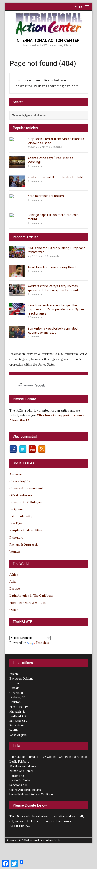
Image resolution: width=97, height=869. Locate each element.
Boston (14, 683)
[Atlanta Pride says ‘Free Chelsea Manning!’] (17, 165)
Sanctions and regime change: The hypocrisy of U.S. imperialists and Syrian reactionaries (56, 309)
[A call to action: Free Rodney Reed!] (17, 274)
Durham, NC (17, 697)
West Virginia (18, 735)
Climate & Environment (26, 488)
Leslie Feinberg (19, 761)
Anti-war (15, 474)
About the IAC (20, 420)
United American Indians (25, 790)
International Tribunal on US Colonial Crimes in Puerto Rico (48, 757)
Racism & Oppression (24, 544)
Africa (13, 574)
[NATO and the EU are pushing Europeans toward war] (17, 255)
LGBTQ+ (15, 523)
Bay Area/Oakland (21, 678)
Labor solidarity (20, 516)
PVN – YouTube (19, 780)
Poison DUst (17, 776)
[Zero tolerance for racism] (17, 203)
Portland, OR (17, 716)
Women (14, 551)
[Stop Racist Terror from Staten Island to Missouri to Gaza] (17, 146)
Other (13, 609)
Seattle (13, 730)
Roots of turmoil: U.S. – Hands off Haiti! (55, 177)
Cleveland (16, 693)
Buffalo (14, 688)
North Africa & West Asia (27, 602)
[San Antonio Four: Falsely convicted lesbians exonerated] (17, 335)
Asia (12, 581)
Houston (15, 702)
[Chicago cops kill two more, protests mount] (17, 222)
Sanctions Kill (18, 785)
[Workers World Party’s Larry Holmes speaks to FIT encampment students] (17, 293)
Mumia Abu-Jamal (21, 771)
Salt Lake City (18, 721)
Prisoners (16, 537)
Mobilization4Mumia (22, 766)
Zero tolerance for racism (46, 196)
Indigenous (17, 509)
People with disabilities (25, 530)
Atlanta (14, 674)
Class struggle (19, 481)
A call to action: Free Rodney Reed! (52, 267)
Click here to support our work (61, 415)
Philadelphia (17, 711)
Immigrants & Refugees (26, 502)
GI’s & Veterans (20, 495)
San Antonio (17, 725)
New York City (18, 707)
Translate (43, 642)
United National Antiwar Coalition (31, 794)
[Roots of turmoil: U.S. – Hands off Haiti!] (17, 184)
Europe (14, 588)
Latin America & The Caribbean (31, 595)
